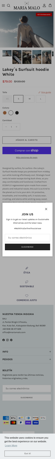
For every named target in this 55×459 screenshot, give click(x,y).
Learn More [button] (11, 445)
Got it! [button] (27, 453)
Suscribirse (27, 247)
